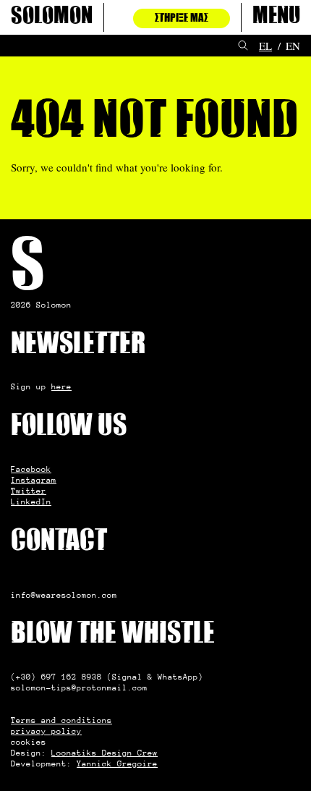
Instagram (33, 479)
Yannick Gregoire (117, 763)
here (61, 386)
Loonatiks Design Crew (104, 752)
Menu (276, 17)
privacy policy (46, 731)
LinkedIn (31, 501)
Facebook (31, 469)
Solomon (52, 17)
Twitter (28, 490)
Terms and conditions (61, 720)
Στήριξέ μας (181, 18)
